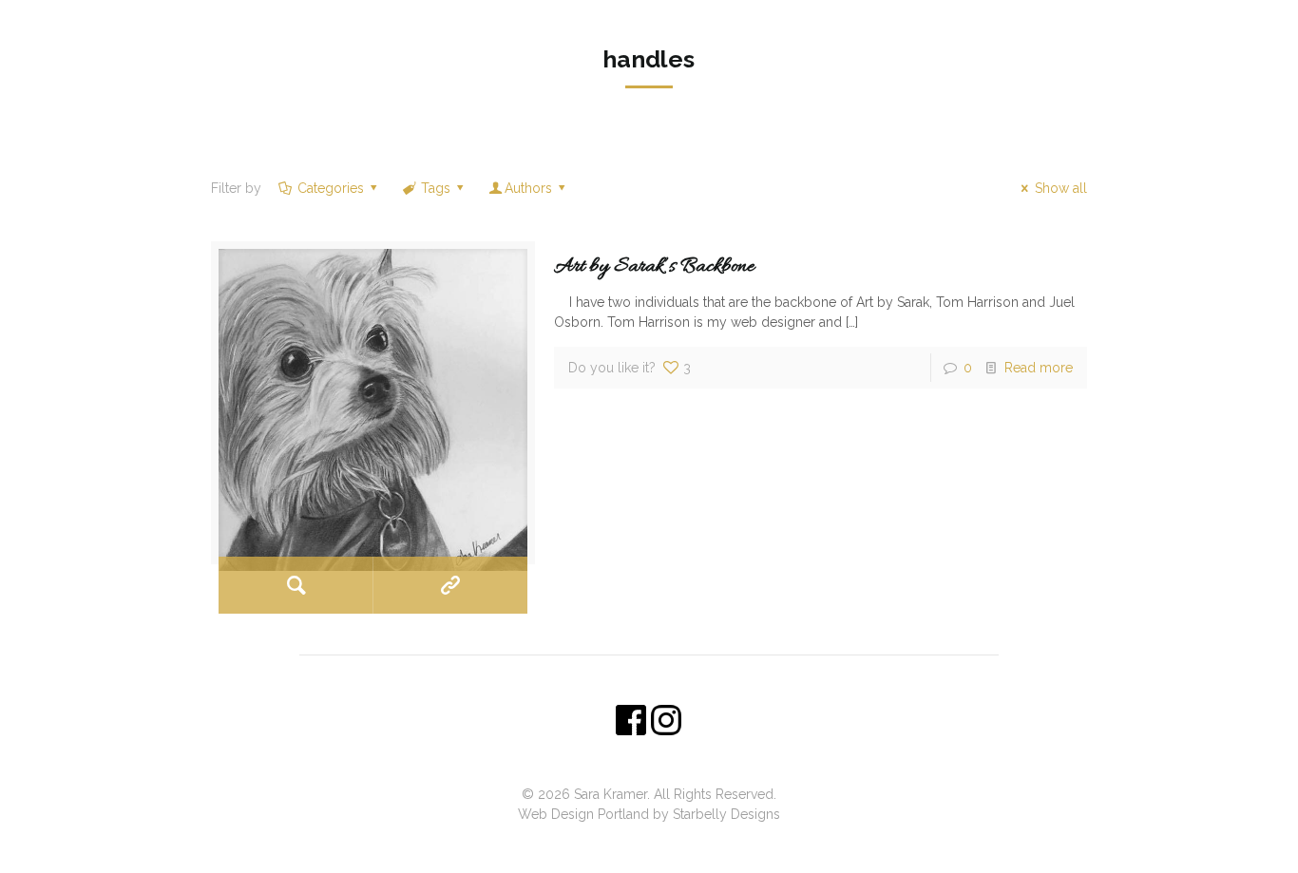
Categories (330, 188)
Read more (1038, 367)
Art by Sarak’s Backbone (654, 267)
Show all (1061, 188)
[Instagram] (662, 843)
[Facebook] (636, 843)
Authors (528, 188)
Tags (435, 188)
